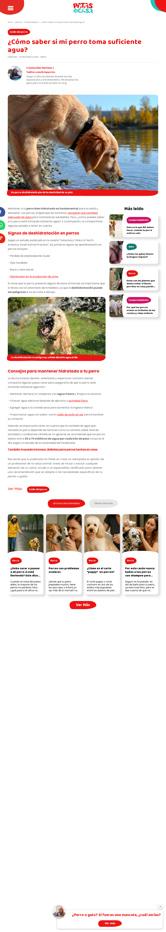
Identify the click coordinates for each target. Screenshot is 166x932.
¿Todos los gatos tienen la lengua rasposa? (140, 255)
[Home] (83, 8)
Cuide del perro (19, 32)
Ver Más (83, 605)
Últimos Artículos (103, 503)
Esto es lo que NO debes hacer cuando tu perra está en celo (140, 230)
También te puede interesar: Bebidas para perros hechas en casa (52, 449)
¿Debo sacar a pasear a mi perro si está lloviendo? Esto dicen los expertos (25, 574)
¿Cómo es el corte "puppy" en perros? (100, 570)
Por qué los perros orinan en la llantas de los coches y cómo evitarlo (141, 310)
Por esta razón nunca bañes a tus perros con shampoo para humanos (139, 574)
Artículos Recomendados (66, 503)
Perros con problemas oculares (64, 570)
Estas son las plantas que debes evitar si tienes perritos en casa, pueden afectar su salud (141, 285)
